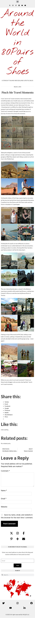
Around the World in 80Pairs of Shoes (17, 42)
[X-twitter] (9, 5)
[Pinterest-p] (11, 539)
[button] (17, 1)
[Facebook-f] (16, 5)
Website (4, 507)
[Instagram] (13, 5)
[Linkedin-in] (24, 608)
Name (4, 491)
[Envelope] (25, 5)
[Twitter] (3, 603)
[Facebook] (31, 603)
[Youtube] (22, 5)
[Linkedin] (19, 5)
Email (3, 499)
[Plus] (17, 539)
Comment (5, 471)
